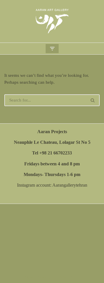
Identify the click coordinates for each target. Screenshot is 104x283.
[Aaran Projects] (52, 21)
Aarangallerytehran (69, 185)
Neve (29, 277)
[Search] (93, 100)
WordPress (69, 277)
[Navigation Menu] (52, 48)
